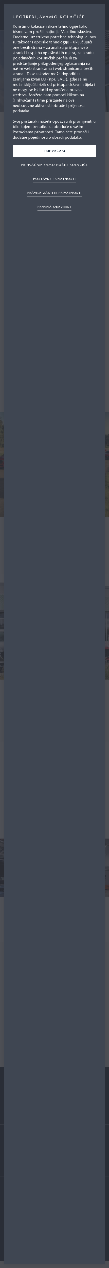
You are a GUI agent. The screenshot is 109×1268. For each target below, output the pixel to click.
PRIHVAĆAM (54, 151)
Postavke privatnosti (54, 179)
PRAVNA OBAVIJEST (54, 206)
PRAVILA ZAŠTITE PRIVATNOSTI (54, 193)
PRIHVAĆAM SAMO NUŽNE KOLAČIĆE (54, 165)
